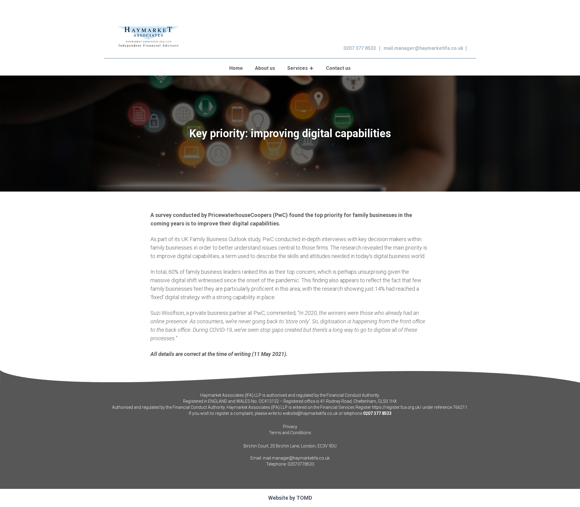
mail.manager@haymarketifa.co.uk (423, 48)
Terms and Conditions (290, 432)
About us (265, 68)
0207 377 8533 (359, 48)
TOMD (304, 498)
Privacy (290, 426)
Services (297, 68)
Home (236, 68)
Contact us (338, 68)
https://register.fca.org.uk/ (396, 407)
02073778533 (301, 464)
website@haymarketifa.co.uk (310, 413)
